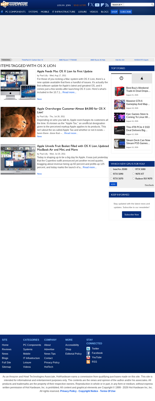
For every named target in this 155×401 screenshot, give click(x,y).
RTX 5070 (118, 178)
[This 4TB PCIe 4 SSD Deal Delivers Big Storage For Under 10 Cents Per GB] (119, 130)
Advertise (49, 349)
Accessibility (72, 345)
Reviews (6, 349)
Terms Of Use (107, 391)
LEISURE (82, 11)
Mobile (26, 353)
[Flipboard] (102, 5)
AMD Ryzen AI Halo (98, 60)
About (47, 345)
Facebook (97, 353)
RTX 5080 (140, 169)
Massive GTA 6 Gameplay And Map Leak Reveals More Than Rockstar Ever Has (137, 103)
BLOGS (104, 11)
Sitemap (6, 367)
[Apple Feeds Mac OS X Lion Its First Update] (18, 85)
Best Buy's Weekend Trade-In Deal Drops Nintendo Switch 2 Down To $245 (137, 90)
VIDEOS (94, 11)
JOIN (68, 5)
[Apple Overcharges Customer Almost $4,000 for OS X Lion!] (18, 122)
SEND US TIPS (80, 5)
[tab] (121, 78)
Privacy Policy (51, 362)
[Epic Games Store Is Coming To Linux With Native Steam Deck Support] (119, 117)
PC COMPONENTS (15, 11)
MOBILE (45, 11)
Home (5, 345)
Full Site (6, 362)
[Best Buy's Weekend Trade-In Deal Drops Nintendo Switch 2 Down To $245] (119, 91)
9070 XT (139, 173)
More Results (149, 185)
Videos (27, 367)
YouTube (97, 357)
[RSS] (107, 5)
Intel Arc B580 (120, 169)
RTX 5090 (118, 173)
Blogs (5, 358)
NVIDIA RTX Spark (141, 60)
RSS (94, 361)
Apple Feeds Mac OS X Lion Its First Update (64, 71)
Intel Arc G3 (119, 60)
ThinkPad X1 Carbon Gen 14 (32, 60)
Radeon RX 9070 (143, 178)
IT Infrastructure (31, 358)
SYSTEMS (33, 11)
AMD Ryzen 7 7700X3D (68, 60)
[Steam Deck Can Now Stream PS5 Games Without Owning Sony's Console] (119, 143)
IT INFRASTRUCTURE (63, 11)
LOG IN (60, 5)
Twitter (95, 348)
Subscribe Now (131, 214)
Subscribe (125, 11)
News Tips (50, 353)
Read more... (69, 92)
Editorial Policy (73, 353)
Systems (27, 349)
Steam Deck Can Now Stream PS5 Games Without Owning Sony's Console (138, 142)
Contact (48, 358)
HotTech (48, 367)
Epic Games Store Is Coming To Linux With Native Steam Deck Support (138, 116)
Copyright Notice (88, 391)
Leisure (27, 362)
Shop (114, 11)
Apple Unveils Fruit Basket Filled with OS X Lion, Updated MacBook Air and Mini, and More (73, 147)
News (39, 99)
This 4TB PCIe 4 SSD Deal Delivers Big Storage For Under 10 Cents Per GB (138, 129)
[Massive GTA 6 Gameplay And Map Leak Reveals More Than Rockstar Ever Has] (119, 104)
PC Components (32, 345)
